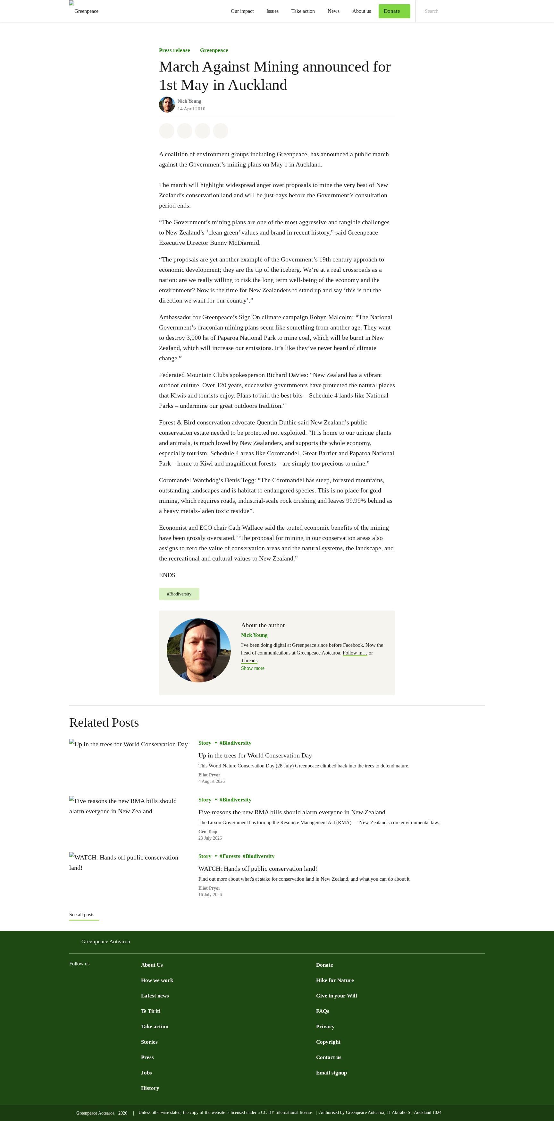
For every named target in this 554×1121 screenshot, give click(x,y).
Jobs (146, 1073)
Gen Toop (207, 831)
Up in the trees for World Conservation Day (255, 755)
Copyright (328, 1042)
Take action (303, 11)
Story (205, 743)
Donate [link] (392, 11)
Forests (231, 856)
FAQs (322, 1011)
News (334, 11)
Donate (324, 965)
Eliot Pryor (209, 775)
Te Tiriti (151, 1011)
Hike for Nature (335, 980)
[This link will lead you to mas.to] (124, 979)
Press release (174, 50)
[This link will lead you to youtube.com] (86, 979)
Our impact (242, 11)
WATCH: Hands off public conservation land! (257, 868)
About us (361, 11)
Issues (272, 11)
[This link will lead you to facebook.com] (73, 979)
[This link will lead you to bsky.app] (137, 979)
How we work (157, 980)
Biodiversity (237, 743)
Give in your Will (336, 996)
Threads (249, 660)
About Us (152, 965)
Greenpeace (214, 50)
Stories (149, 1042)
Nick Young (189, 101)
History (150, 1088)
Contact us (328, 1057)
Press (147, 1057)
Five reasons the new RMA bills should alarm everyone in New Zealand (291, 812)
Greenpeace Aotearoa (105, 941)
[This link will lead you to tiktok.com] (111, 979)
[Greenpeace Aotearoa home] (81, 11)
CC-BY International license (286, 1112)
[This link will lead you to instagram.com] (99, 979)
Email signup (331, 1073)
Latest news (155, 996)
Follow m (355, 652)
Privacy (325, 1026)
